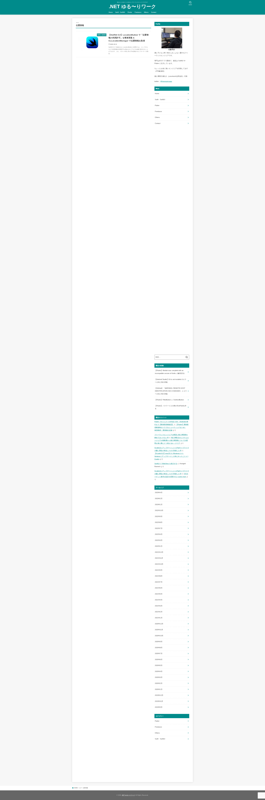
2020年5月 (158, 665)
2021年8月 (158, 576)
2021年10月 (159, 564)
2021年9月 (158, 570)
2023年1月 (158, 504)
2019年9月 (158, 707)
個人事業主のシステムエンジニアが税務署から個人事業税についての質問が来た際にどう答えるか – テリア (171, 440)
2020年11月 (159, 630)
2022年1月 (158, 546)
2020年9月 (158, 641)
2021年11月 (159, 558)
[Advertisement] (171, 144)
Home (111, 12)
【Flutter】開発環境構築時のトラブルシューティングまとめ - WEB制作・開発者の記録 (171, 427)
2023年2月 (158, 498)
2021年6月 (158, 588)
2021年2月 (158, 612)
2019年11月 (159, 701)
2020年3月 (158, 677)
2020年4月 (158, 671)
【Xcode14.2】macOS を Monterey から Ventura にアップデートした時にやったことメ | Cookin (171, 456)
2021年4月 (158, 600)
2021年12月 (159, 552)
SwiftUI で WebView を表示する (165, 463)
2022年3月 (158, 540)
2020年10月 (159, 636)
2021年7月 (158, 582)
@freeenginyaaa (166, 81)
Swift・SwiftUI (120, 12)
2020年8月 (158, 647)
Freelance (138, 12)
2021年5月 (158, 594)
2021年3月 (158, 606)
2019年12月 (159, 695)
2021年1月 (158, 618)
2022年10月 (159, 510)
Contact (153, 12)
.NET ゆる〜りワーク (132, 6)
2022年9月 (158, 516)
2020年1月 (158, 689)
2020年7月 (158, 653)
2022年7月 (158, 528)
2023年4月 (158, 492)
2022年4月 (158, 534)
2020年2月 (158, 683)
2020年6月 (158, 659)
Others (146, 12)
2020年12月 (159, 624)
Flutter (130, 12)
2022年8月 (158, 522)
